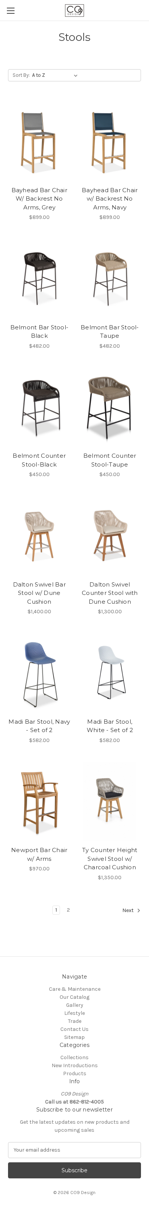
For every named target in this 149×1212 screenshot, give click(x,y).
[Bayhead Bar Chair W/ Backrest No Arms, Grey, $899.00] (39, 141)
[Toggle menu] (10, 10)
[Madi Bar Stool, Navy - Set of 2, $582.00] (39, 672)
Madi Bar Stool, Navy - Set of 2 (39, 726)
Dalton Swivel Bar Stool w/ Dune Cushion (39, 593)
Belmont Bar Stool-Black (39, 332)
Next (128, 910)
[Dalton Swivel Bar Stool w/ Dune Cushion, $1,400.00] (39, 535)
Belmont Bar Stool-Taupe (110, 332)
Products (74, 1073)
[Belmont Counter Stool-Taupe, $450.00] (110, 407)
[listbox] (56, 75)
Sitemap (74, 1037)
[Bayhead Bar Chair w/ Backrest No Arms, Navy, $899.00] (110, 141)
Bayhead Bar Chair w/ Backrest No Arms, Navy (110, 198)
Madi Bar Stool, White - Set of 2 (110, 726)
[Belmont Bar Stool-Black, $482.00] (39, 278)
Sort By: (21, 75)
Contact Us (74, 1029)
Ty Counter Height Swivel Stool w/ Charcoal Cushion (109, 858)
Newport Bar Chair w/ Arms (39, 854)
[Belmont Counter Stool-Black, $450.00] (39, 407)
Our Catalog (74, 997)
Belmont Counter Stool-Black (39, 460)
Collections (74, 1057)
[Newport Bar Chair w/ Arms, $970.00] (39, 801)
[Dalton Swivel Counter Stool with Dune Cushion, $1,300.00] (110, 535)
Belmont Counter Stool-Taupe (109, 460)
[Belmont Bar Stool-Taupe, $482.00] (110, 278)
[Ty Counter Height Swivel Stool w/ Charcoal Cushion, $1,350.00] (110, 801)
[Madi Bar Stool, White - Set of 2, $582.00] (110, 672)
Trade (74, 1021)
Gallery (74, 1005)
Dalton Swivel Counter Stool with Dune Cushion (110, 593)
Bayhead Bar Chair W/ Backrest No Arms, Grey (39, 198)
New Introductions (75, 1065)
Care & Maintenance (74, 989)
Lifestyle (74, 1013)
